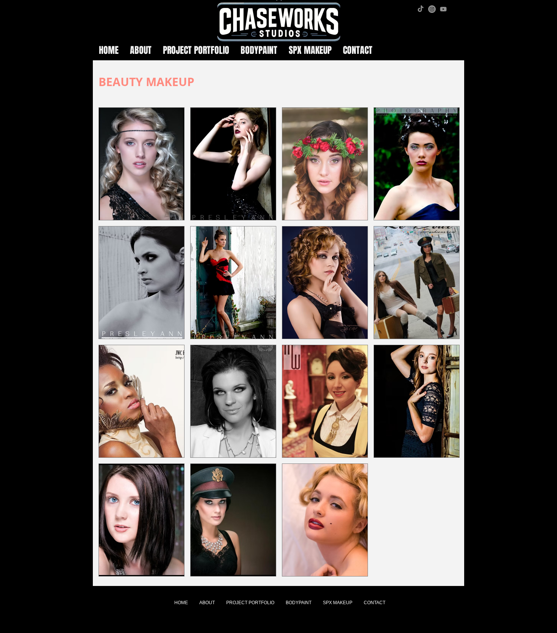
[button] (142, 163)
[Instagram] (432, 9)
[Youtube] (443, 9)
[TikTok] (420, 9)
